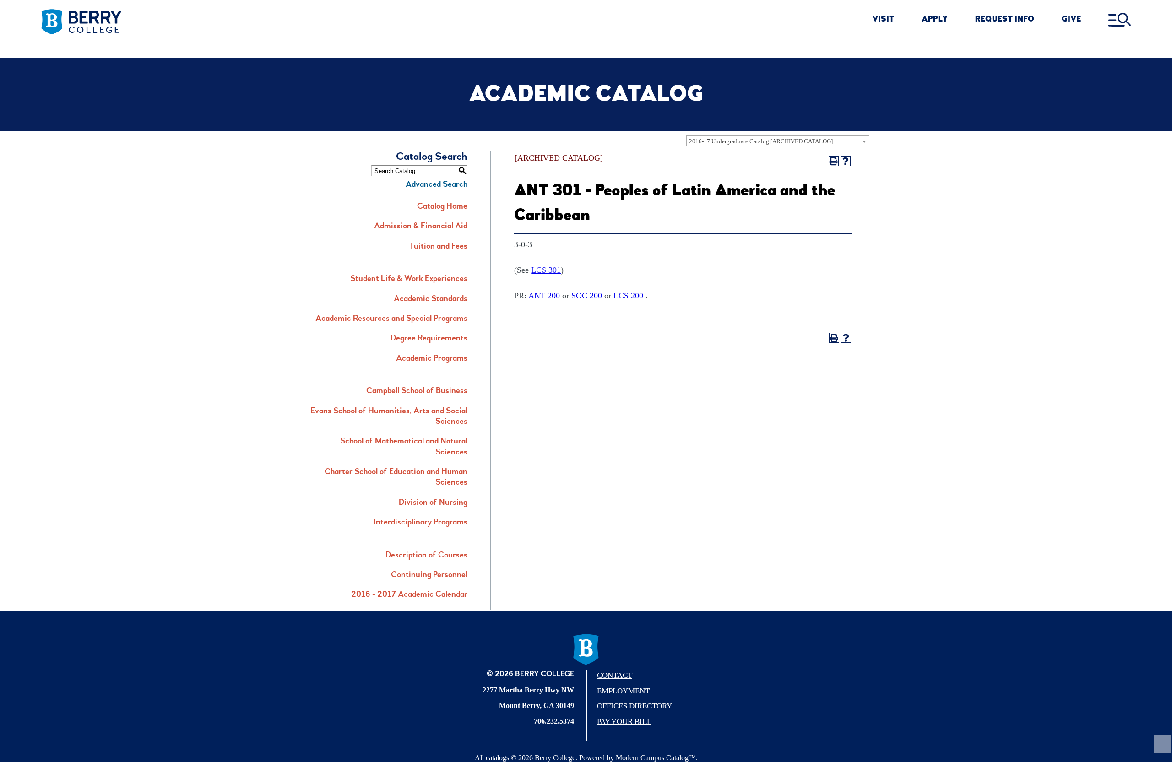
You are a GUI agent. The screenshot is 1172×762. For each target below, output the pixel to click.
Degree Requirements (429, 339)
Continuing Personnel (429, 575)
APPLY (935, 20)
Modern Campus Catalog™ (656, 758)
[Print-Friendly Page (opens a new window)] (834, 161)
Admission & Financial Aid (420, 226)
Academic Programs (431, 359)
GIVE (1071, 20)
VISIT (883, 20)
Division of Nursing (433, 503)
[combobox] (777, 140)
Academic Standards (430, 299)
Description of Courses (426, 555)
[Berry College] (159, 22)
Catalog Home (442, 207)
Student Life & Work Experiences (408, 279)
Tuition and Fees (438, 247)
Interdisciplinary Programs (420, 523)
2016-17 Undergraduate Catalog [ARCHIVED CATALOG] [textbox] (761, 141)
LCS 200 (628, 295)
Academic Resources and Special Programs (391, 319)
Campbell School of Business (416, 391)
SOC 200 (586, 295)
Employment (623, 690)
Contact (614, 675)
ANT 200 (544, 295)
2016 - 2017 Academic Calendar (409, 595)
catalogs (497, 758)
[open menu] (1119, 20)
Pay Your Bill (624, 721)
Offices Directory (634, 706)
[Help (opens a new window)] (846, 161)
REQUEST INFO (1004, 20)
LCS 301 (546, 270)
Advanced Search (436, 185)
